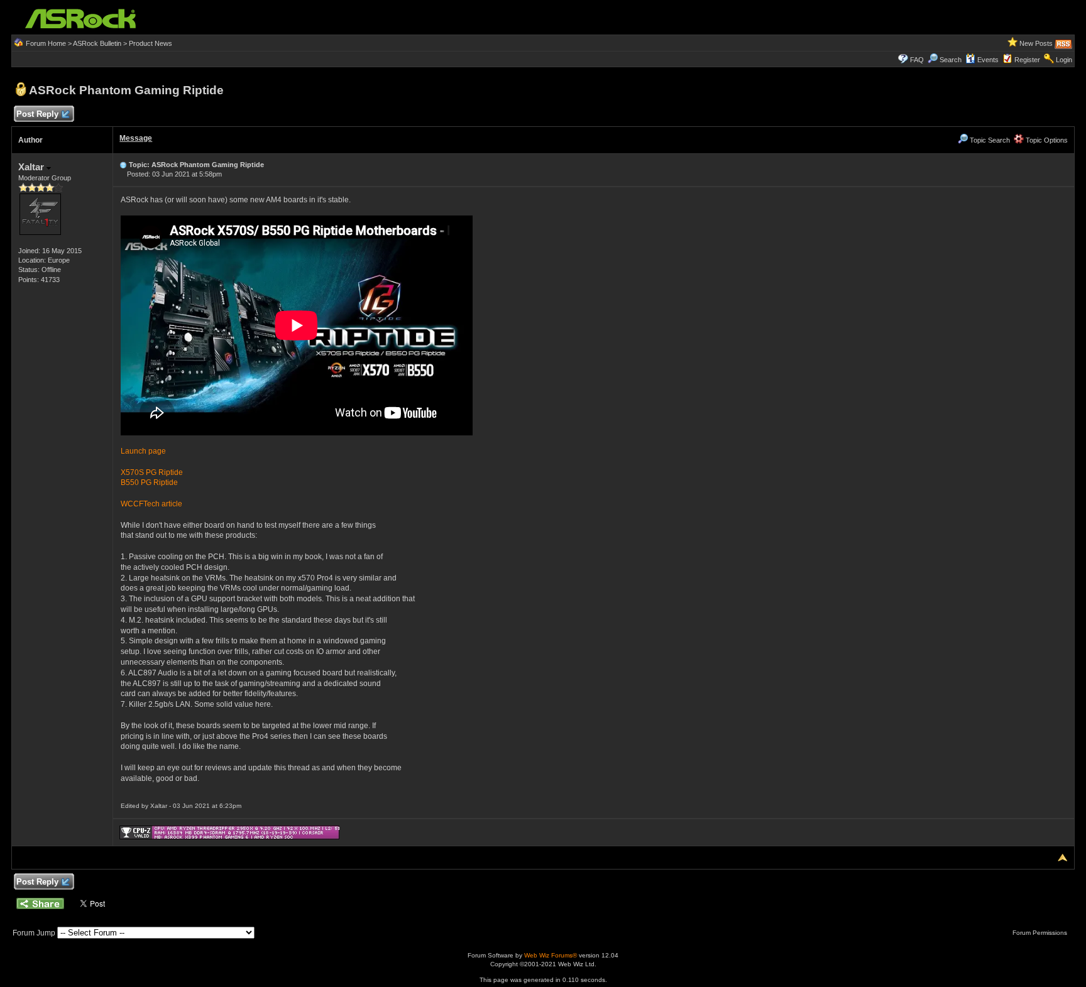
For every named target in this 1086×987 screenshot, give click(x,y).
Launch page (143, 451)
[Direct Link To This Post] (123, 164)
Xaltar (32, 166)
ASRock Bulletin (97, 43)
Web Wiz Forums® (550, 955)
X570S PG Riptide (152, 472)
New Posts (1036, 43)
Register (1027, 59)
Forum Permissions (1040, 932)
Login (1064, 59)
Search (951, 59)
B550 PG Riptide (149, 482)
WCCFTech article (151, 503)
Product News (150, 43)
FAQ (917, 59)
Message (135, 138)
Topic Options (1046, 140)
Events (988, 59)
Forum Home (46, 43)
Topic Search (989, 140)
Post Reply (37, 114)
